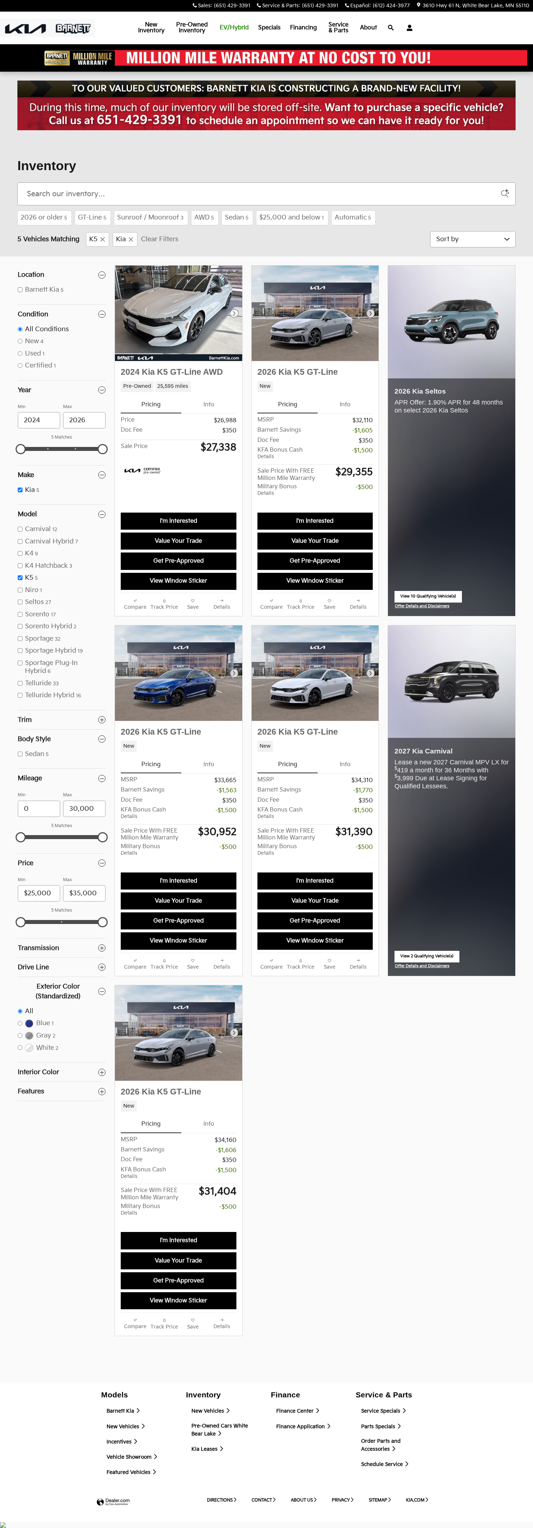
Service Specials (381, 1411)
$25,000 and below (291, 217)
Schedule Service (382, 1464)
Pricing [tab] (151, 404)
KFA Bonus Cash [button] (280, 453)
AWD (204, 217)
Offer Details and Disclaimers (422, 607)
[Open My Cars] (408, 28)
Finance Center (295, 1411)
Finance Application (301, 1427)
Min (21, 407)
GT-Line (92, 217)
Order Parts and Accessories (381, 1445)
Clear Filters (159, 239)
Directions (220, 1500)
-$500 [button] (364, 487)
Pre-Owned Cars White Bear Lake (219, 1430)
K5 (93, 239)
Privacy (341, 1500)
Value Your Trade (178, 541)
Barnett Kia (121, 1411)
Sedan (236, 217)
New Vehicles (124, 1427)
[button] (178, 387)
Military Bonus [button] (277, 489)
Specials (269, 27)
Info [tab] (208, 404)
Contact (262, 1500)
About (368, 27)
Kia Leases (205, 1449)
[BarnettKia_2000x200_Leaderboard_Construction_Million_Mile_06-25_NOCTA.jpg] (266, 105)
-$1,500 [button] (362, 450)
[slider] (21, 449)
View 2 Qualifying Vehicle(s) (427, 958)
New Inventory (151, 27)
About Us (302, 1500)
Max (67, 407)
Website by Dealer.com (113, 1502)
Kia (121, 239)
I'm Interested (178, 521)
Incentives (120, 1442)
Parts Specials (379, 1427)
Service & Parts (338, 27)
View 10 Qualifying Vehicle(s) (428, 598)
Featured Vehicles (129, 1472)
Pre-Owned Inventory (192, 27)
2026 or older (44, 217)
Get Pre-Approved (178, 561)
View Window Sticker (178, 581)
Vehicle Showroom (130, 1457)
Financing (303, 27)
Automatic (353, 217)
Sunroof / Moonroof (150, 217)
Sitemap (378, 1500)
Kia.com (415, 1500)
